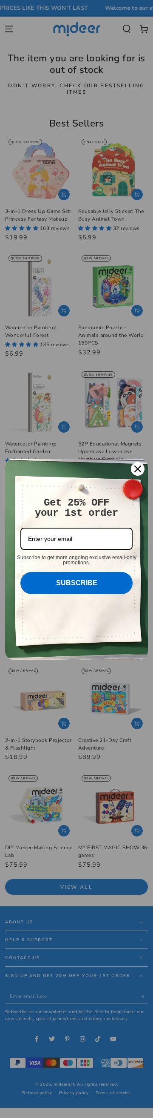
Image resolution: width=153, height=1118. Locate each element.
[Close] (138, 469)
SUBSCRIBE (76, 582)
